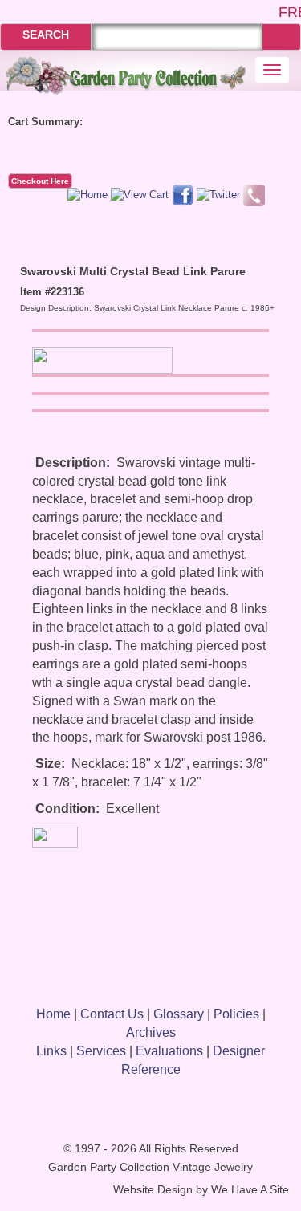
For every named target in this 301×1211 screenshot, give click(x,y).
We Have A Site (250, 1190)
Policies (236, 1014)
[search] (281, 36)
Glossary (178, 1014)
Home (53, 1014)
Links (51, 1051)
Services (101, 1051)
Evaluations (169, 1051)
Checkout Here (40, 181)
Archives (151, 1032)
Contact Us (112, 1014)
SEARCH (45, 34)
